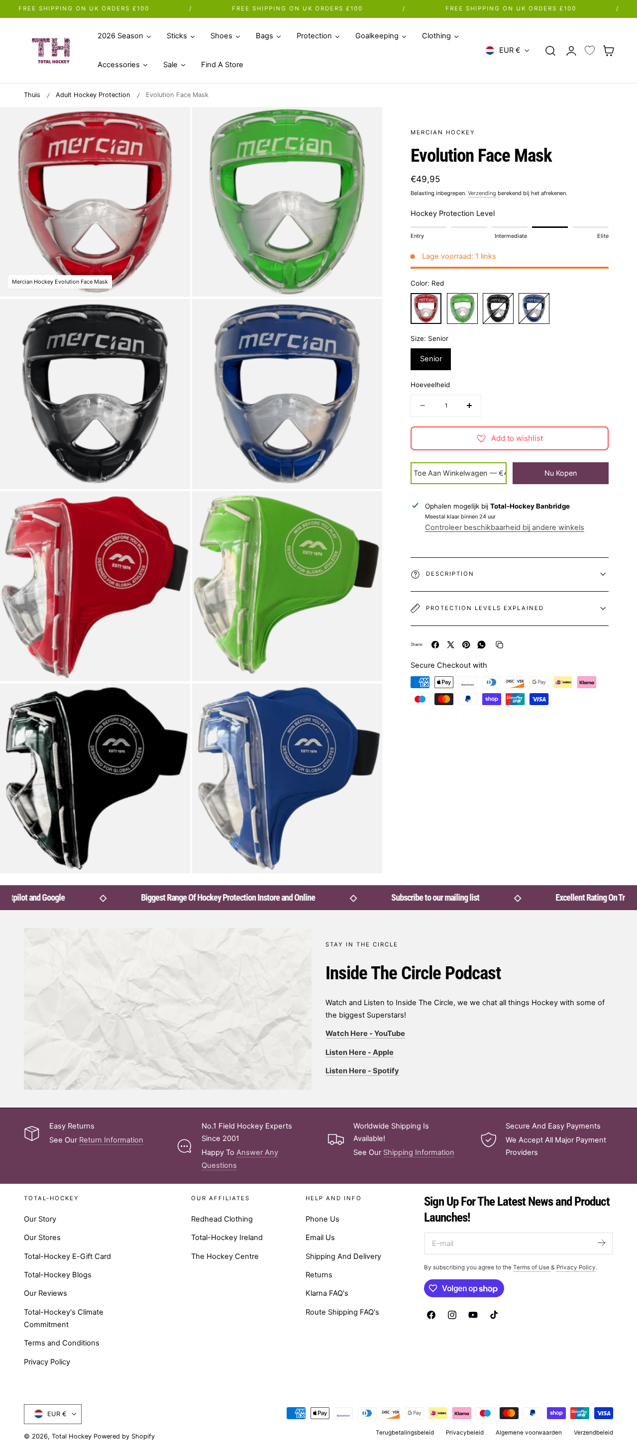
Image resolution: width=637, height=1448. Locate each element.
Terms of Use (532, 1267)
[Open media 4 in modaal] (364, 316)
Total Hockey (72, 1436)
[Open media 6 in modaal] (364, 509)
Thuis (32, 95)
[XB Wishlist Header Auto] (589, 51)
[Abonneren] (601, 1242)
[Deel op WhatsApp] (481, 644)
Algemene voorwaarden (529, 1432)
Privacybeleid (465, 1432)
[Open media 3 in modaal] (172, 316)
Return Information (111, 1140)
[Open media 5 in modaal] (172, 509)
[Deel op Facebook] (435, 644)
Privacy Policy (47, 1361)
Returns (319, 1274)
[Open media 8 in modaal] (364, 701)
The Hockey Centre (225, 1256)
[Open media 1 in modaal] (172, 124)
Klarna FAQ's (327, 1293)
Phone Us (322, 1219)
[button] (550, 50)
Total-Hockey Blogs (58, 1274)
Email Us (320, 1237)
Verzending (482, 193)
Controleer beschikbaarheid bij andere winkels (504, 527)
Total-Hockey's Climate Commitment (64, 1318)
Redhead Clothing (222, 1219)
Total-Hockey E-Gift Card (67, 1256)
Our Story (40, 1219)
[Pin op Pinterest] (466, 644)
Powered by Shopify (124, 1436)
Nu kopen (560, 472)
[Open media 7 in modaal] (172, 701)
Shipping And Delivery (343, 1256)
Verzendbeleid (593, 1432)
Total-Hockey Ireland (227, 1237)
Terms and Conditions (62, 1343)
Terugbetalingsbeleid (405, 1432)
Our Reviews (45, 1293)
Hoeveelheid (430, 385)
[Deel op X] (450, 644)
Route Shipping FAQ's (342, 1312)
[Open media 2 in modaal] (364, 124)
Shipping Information (418, 1152)
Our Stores (42, 1237)
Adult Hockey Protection (93, 95)
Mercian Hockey (443, 132)
